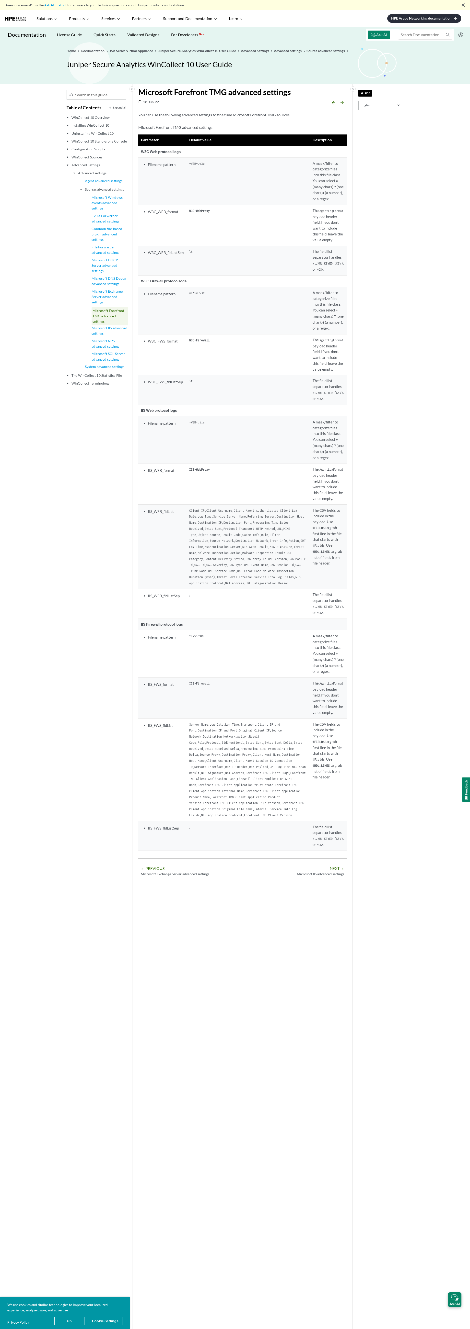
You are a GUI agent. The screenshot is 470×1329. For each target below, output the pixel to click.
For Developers (187, 34)
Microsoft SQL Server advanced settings (108, 356)
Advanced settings (92, 173)
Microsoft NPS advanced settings (105, 343)
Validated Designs (143, 34)
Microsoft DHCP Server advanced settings (105, 265)
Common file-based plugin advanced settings (107, 234)
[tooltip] (365, 93)
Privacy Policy (18, 1322)
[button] (454, 1299)
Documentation (27, 34)
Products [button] (77, 19)
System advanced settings (104, 367)
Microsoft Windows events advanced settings (107, 202)
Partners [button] (139, 19)
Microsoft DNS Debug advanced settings (109, 281)
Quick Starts (105, 34)
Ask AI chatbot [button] (55, 5)
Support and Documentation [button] (187, 19)
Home (72, 51)
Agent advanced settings (104, 181)
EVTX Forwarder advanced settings (105, 218)
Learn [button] (233, 19)
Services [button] (108, 19)
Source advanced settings (104, 189)
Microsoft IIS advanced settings (109, 330)
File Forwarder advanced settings (105, 250)
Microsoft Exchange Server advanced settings (107, 296)
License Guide (69, 34)
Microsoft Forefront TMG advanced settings (108, 316)
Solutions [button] (44, 19)
